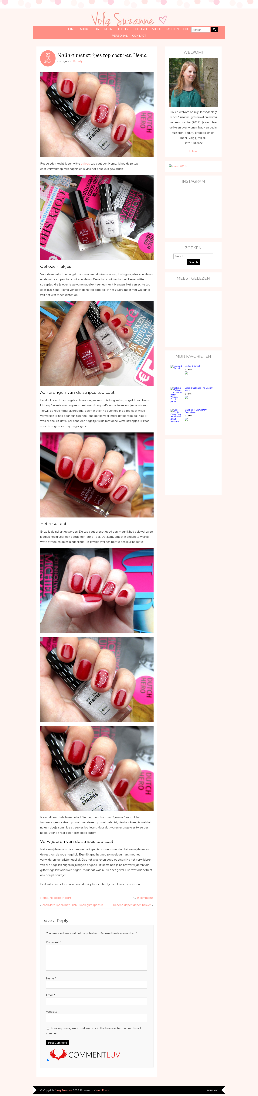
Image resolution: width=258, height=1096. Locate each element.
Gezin (108, 29)
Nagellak (55, 898)
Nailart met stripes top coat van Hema (102, 55)
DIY (97, 29)
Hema (44, 898)
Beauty (122, 29)
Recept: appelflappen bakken (132, 905)
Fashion (172, 29)
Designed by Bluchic (212, 1091)
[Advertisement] (192, 318)
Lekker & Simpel (192, 366)
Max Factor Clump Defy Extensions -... (196, 411)
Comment (53, 942)
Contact (139, 35)
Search (193, 262)
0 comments (145, 898)
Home (70, 29)
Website (51, 1011)
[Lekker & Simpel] (177, 372)
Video (156, 29)
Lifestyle (140, 29)
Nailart (66, 898)
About (85, 29)
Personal (120, 35)
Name (51, 978)
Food (187, 29)
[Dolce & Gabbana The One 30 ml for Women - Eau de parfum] (177, 395)
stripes (85, 163)
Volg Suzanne (64, 1090)
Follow (193, 151)
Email (50, 995)
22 (48, 55)
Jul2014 (48, 59)
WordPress (102, 1090)
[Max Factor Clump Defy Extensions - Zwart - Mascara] (177, 415)
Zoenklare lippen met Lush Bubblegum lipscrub (72, 905)
